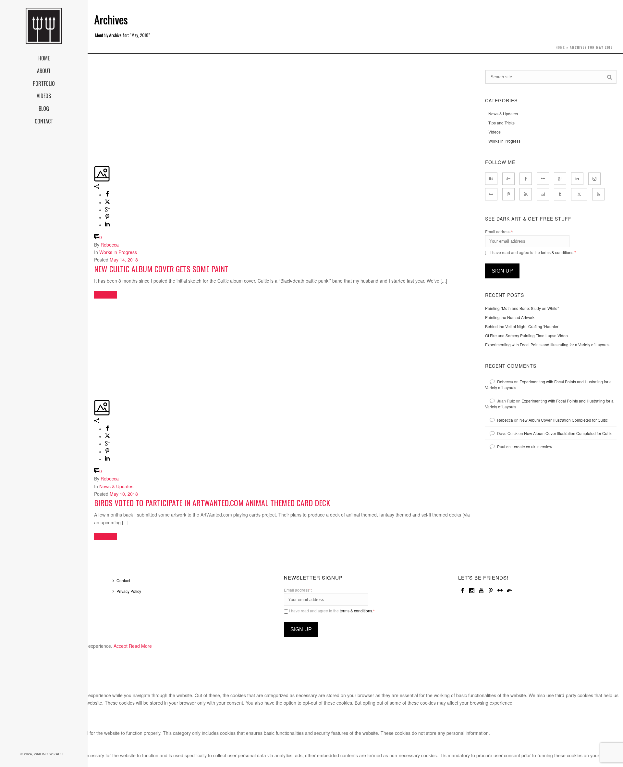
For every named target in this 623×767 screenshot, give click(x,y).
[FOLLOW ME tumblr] (560, 194)
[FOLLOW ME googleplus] (560, 179)
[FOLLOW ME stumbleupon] (543, 194)
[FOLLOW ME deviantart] (508, 179)
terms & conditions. (557, 252)
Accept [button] (121, 646)
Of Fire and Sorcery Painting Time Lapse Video (526, 335)
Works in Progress (118, 252)
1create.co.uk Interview (532, 446)
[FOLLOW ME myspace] (491, 194)
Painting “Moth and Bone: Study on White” (522, 308)
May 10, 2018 (124, 494)
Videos (494, 131)
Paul (501, 446)
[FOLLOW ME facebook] (525, 179)
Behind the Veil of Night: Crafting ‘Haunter (521, 326)
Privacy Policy (128, 591)
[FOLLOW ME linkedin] (577, 179)
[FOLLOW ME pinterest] (508, 194)
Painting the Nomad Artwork (509, 317)
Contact (123, 580)
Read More (140, 646)
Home (560, 47)
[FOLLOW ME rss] (525, 194)
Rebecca (110, 244)
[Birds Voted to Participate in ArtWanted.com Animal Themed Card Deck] (94, 307)
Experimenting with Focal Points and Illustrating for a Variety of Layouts (547, 344)
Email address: (499, 231)
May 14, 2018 (124, 259)
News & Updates (116, 486)
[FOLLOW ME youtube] (598, 194)
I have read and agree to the (532, 252)
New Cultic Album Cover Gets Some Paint (161, 269)
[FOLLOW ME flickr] (543, 179)
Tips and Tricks (501, 122)
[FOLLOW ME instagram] (594, 179)
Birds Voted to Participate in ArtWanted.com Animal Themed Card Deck (212, 502)
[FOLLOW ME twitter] (579, 194)
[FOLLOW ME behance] (491, 179)
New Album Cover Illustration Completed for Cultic (563, 420)
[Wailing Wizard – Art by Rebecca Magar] (44, 26)
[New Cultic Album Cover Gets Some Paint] (94, 73)
